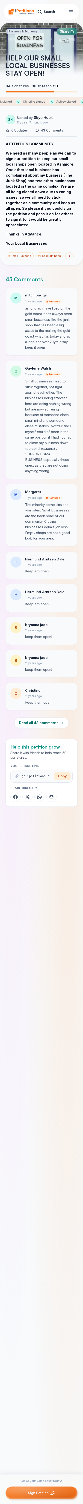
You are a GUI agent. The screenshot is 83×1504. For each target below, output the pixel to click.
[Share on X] (27, 797)
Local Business (49, 256)
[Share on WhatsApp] (39, 797)
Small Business (19, 256)
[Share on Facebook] (15, 797)
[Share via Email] (51, 797)
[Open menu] (71, 12)
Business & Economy (23, 31)
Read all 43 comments (41, 722)
